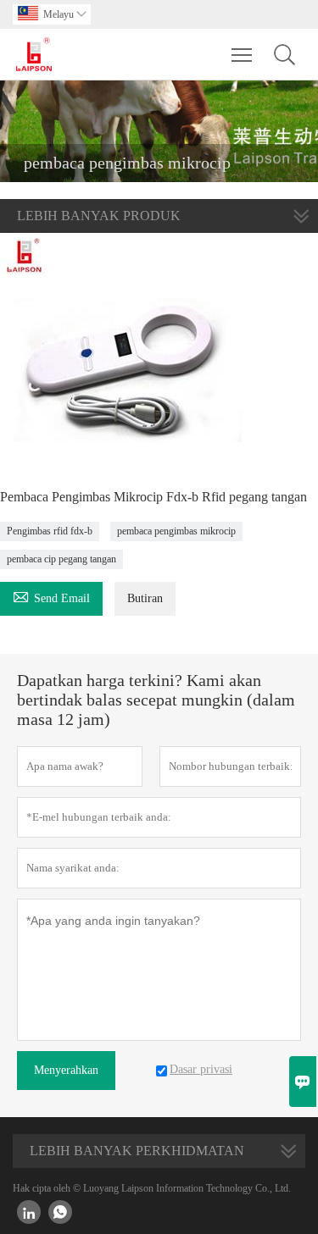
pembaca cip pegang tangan (61, 559)
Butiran (145, 598)
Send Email (51, 596)
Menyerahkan (66, 1070)
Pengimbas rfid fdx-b (49, 531)
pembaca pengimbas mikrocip (176, 531)
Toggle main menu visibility (242, 54)
